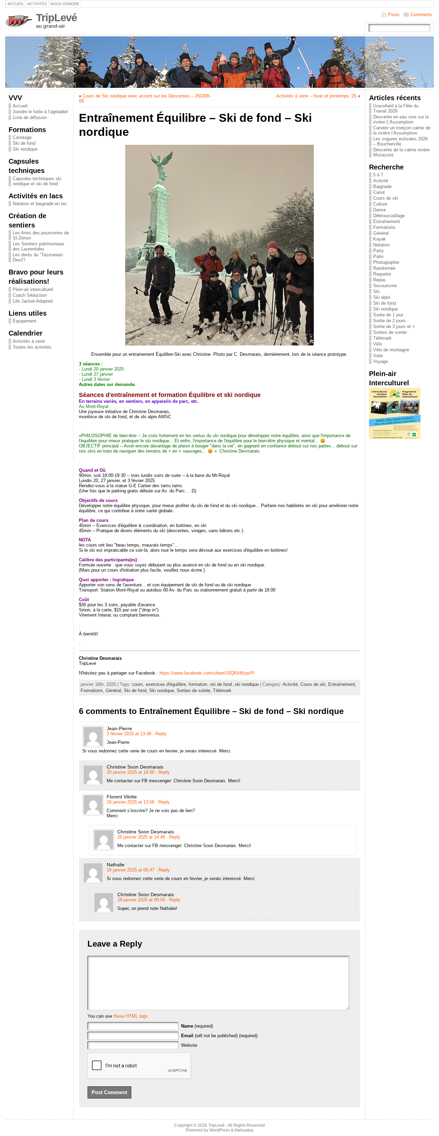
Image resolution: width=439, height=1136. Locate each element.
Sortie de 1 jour (388, 314)
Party (378, 250)
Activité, (291, 684)
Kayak (379, 239)
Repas (379, 279)
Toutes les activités (32, 347)
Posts (394, 14)
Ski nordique (25, 149)
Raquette (382, 274)
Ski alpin (381, 297)
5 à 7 (378, 174)
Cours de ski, (314, 684)
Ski (376, 291)
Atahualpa (243, 1130)
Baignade (382, 186)
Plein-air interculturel (33, 289)
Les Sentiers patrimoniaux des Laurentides (38, 246)
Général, (115, 690)
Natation (381, 244)
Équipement (24, 321)
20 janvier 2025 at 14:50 (130, 772)
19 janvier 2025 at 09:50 (141, 899)
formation (198, 684)
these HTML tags (131, 1016)
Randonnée (384, 268)
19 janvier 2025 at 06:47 (130, 870)
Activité (380, 180)
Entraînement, (342, 684)
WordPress (219, 1130)
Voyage (380, 361)
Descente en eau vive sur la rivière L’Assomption (401, 119)
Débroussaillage (389, 215)
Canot (379, 192)
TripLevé (56, 18)
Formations (384, 227)
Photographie (386, 262)
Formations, (93, 690)
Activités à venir (29, 341)
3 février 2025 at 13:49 (129, 733)
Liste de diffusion (30, 117)
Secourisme (385, 285)
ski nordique (247, 684)
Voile (378, 355)
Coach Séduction (30, 295)
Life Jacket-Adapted (32, 301)
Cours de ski (385, 198)
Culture (380, 204)
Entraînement (386, 221)
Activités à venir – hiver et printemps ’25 (316, 95)
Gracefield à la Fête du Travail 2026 (395, 108)
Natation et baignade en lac (40, 203)
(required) (197, 1026)
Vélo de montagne (391, 349)
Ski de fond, (136, 690)
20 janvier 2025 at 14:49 (141, 837)
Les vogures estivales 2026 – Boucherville (400, 141)
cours (137, 684)
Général (381, 233)
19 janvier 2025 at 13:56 (130, 802)
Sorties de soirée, (195, 690)
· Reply (160, 733)
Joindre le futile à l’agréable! (40, 111)
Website (189, 1045)
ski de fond (221, 684)
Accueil (20, 105)
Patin (378, 256)
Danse (379, 209)
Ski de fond (24, 143)
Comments (421, 14)
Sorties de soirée (390, 332)
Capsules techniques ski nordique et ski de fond (37, 181)
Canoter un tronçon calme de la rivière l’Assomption (401, 130)
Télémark (222, 690)
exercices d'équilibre (166, 684)
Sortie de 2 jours (389, 320)
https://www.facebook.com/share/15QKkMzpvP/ (207, 673)
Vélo (377, 344)
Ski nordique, (163, 690)
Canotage (22, 137)
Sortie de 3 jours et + (394, 326)
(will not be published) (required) (219, 1035)
